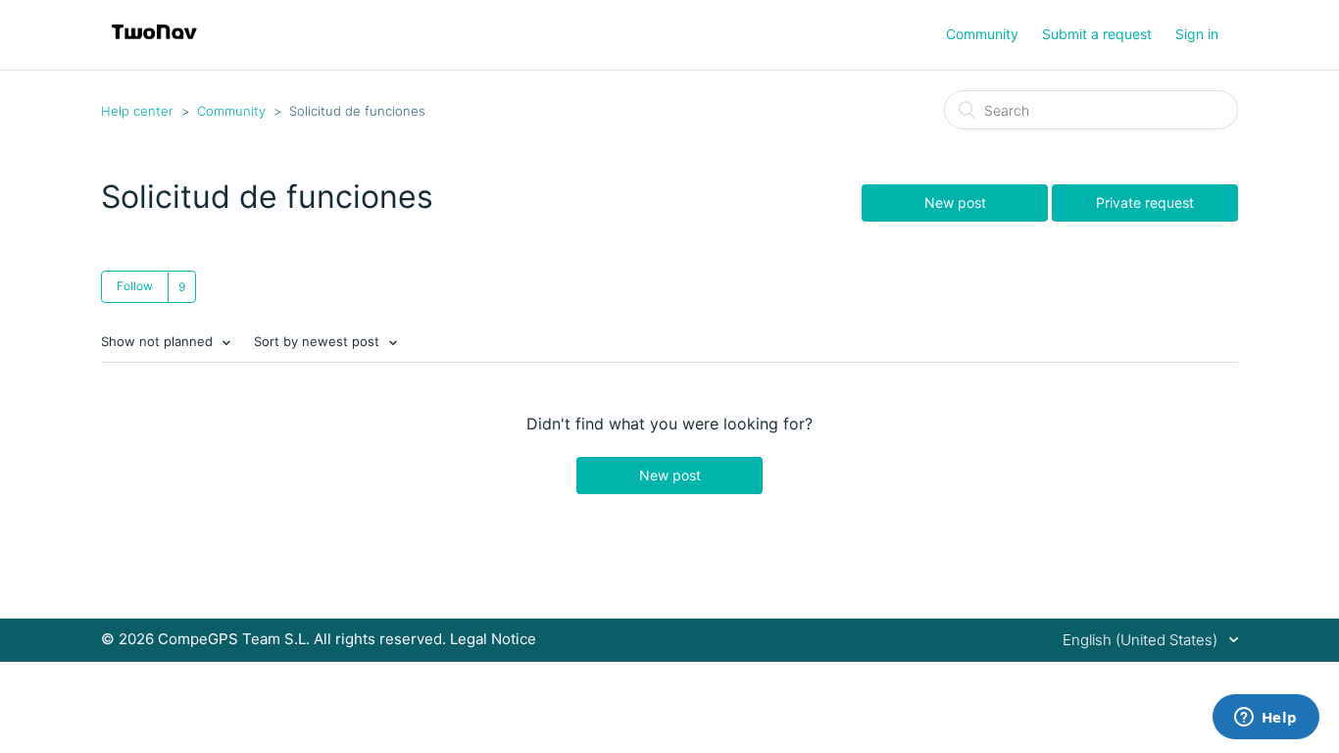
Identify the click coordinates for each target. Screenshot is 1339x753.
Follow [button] (135, 285)
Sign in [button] (1196, 33)
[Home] (154, 44)
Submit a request (1097, 33)
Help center (137, 111)
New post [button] (955, 202)
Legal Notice (493, 638)
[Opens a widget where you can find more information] (1265, 718)
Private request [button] (1145, 202)
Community (982, 33)
